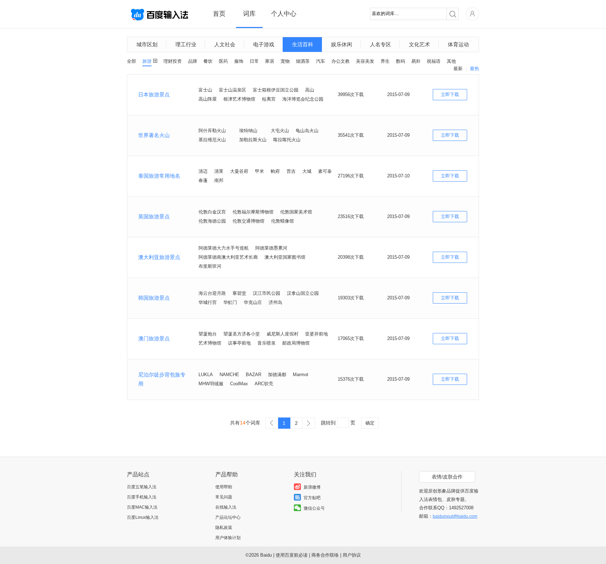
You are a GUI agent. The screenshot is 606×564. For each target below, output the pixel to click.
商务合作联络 (325, 555)
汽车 (320, 61)
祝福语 (433, 61)
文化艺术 (419, 44)
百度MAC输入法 (142, 507)
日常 (254, 61)
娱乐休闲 (341, 44)
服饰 (238, 61)
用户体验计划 (228, 537)
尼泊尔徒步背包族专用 (162, 379)
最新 (458, 68)
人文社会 (224, 44)
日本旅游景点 (154, 94)
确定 (370, 423)
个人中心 (283, 13)
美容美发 (365, 61)
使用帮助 (223, 486)
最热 (474, 68)
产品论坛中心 (228, 517)
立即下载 (450, 94)
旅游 (147, 61)
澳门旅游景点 (154, 338)
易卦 (415, 61)
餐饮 (208, 61)
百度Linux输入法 (143, 517)
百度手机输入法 (141, 497)
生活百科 (302, 44)
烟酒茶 (303, 61)
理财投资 (172, 61)
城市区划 (146, 44)
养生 (385, 61)
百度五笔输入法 (141, 486)
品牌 (192, 61)
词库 (249, 13)
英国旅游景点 (154, 216)
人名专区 (380, 44)
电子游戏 (263, 44)
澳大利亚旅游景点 (159, 257)
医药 (223, 61)
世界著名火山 (154, 135)
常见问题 (223, 497)
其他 (451, 61)
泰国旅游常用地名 (159, 176)
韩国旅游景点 (154, 298)
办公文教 (340, 61)
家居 (269, 61)
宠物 (285, 61)
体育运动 (458, 44)
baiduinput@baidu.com (455, 516)
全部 (131, 61)
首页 (219, 13)
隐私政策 (223, 527)
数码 (400, 61)
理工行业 (185, 44)
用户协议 (352, 555)
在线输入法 (225, 507)
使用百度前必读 (292, 555)
